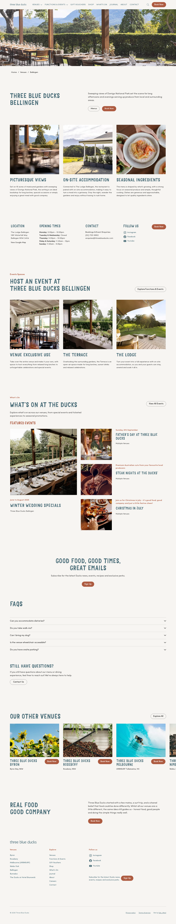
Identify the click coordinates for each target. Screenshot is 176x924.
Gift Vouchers (55, 863)
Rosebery (14, 859)
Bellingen (14, 870)
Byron (12, 855)
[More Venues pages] (41, 5)
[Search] (148, 4)
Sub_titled (162, 913)
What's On (53, 870)
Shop (51, 866)
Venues (52, 855)
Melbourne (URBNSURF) (20, 863)
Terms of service (144, 913)
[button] (96, 444)
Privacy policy (131, 913)
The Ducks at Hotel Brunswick (22, 877)
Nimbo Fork (14, 866)
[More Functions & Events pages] (67, 5)
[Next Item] (170, 33)
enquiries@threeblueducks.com (99, 238)
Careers (52, 881)
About (51, 877)
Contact (52, 885)
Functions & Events (57, 859)
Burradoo (14, 874)
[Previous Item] (5, 33)
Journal (52, 874)
